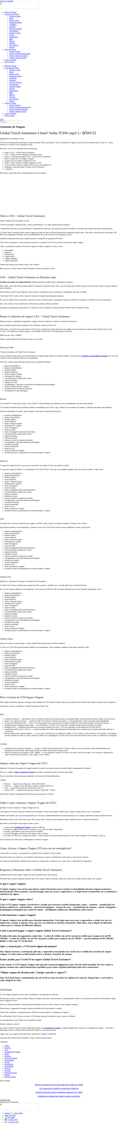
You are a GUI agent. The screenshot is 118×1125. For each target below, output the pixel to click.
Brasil (11, 18)
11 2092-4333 (12, 1120)
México (12, 41)
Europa (12, 35)
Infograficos (13, 37)
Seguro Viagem (10, 49)
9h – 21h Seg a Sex (12, 1122)
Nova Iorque (13, 45)
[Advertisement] (59, 192)
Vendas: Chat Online (14, 1113)
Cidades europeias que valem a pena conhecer (59, 1096)
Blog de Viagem (10, 12)
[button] (5, 1100)
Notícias (12, 43)
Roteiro (12, 47)
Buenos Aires (14, 20)
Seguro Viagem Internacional (19, 54)
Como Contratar (10, 60)
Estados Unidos (15, 33)
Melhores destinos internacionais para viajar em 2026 (59, 1084)
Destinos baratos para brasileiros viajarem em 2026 (59, 1092)
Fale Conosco (10, 62)
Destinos (12, 27)
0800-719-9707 (10, 1115)
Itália (11, 39)
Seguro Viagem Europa (17, 58)
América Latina (15, 16)
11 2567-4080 (10, 1118)
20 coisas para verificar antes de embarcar (59, 1088)
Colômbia (12, 25)
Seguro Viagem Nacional (18, 56)
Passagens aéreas (15, 22)
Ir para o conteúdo (6, 1)
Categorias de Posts (12, 14)
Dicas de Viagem (15, 29)
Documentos (13, 31)
